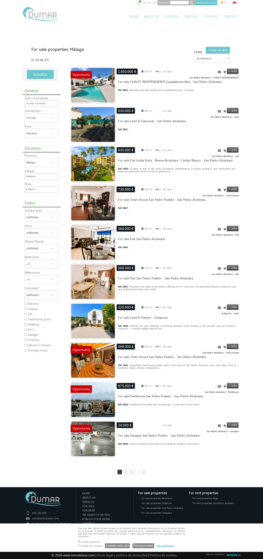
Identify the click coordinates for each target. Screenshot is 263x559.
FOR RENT (211, 17)
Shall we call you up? (206, 2)
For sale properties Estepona (157, 503)
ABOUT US (151, 17)
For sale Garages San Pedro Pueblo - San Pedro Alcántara (158, 436)
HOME (133, 17)
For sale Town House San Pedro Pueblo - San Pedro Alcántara (162, 200)
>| (143, 472)
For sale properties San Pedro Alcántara (162, 508)
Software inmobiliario (215, 554)
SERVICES (171, 17)
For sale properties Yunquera (157, 512)
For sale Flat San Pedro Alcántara (141, 239)
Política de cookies (163, 555)
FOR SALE (191, 17)
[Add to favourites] (224, 72)
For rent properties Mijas (205, 498)
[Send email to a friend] (219, 72)
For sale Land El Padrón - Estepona (142, 318)
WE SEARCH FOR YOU (96, 514)
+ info (232, 71)
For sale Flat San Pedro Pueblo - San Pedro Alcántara (155, 278)
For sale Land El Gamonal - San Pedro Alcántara (152, 121)
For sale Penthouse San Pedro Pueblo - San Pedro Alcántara (160, 396)
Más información (165, 546)
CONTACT (231, 17)
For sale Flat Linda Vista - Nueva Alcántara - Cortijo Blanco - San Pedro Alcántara (175, 160)
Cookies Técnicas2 (90, 542)
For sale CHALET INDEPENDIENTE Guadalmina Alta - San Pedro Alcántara (170, 82)
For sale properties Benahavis (157, 498)
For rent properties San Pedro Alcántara (213, 503)
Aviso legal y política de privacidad (122, 555)
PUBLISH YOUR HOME (96, 519)
